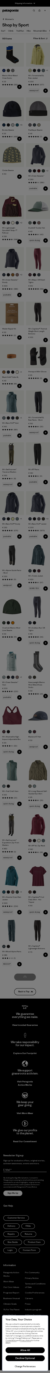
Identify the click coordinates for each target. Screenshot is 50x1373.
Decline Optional (25, 1358)
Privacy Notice (25, 1340)
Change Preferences (25, 1366)
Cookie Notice (11, 1340)
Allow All (25, 1350)
